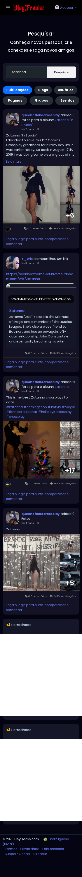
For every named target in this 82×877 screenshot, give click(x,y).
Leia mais (13, 161)
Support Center (18, 853)
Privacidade (30, 848)
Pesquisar (61, 72)
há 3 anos (27, 263)
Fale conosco (53, 848)
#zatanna (14, 407)
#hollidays (46, 411)
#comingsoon (35, 407)
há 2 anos (27, 129)
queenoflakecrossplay (40, 115)
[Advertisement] (41, 675)
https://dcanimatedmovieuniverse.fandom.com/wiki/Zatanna (39, 276)
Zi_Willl (27, 259)
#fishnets (14, 411)
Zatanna (16, 310)
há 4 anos (27, 391)
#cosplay (64, 411)
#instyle (54, 407)
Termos (11, 848)
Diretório (40, 853)
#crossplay (15, 416)
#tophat (30, 411)
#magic (68, 407)
